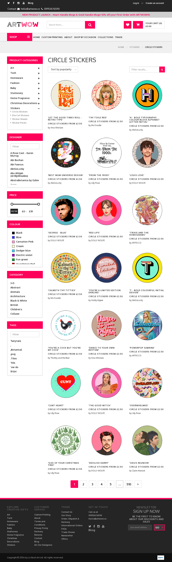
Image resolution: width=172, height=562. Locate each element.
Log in (136, 3)
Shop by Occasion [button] (85, 37)
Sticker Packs (19, 122)
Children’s (16, 309)
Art (12, 68)
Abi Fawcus (16, 164)
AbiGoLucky (17, 168)
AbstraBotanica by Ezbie (24, 180)
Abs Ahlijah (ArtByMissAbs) (19, 174)
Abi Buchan (16, 160)
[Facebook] (13, 3)
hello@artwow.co (30, 8)
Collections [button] (105, 37)
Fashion (14, 83)
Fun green (21, 259)
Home (36, 37)
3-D (12, 283)
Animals (15, 291)
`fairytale (15, 340)
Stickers (135, 47)
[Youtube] (23, 3)
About (68, 37)
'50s (12, 362)
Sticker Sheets (19, 119)
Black (18, 232)
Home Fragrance (20, 98)
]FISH (13, 371)
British (14, 305)
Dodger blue (23, 250)
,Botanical (16, 349)
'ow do (14, 367)
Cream (19, 246)
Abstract (15, 287)
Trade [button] (118, 37)
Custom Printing (52, 37)
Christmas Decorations (23, 103)
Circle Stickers (20, 111)
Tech (13, 73)
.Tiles (13, 358)
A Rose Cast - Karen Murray (21, 154)
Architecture (17, 296)
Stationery (16, 93)
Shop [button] (13, 37)
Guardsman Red (25, 264)
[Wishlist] (127, 25)
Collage (14, 313)
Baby (13, 88)
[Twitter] (8, 3)
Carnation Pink (24, 241)
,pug (12, 354)
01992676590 (52, 8)
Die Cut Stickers (20, 115)
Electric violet (23, 255)
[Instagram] (18, 3)
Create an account (155, 3)
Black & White (18, 300)
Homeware (16, 78)
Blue (18, 237)
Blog (30, 3)
